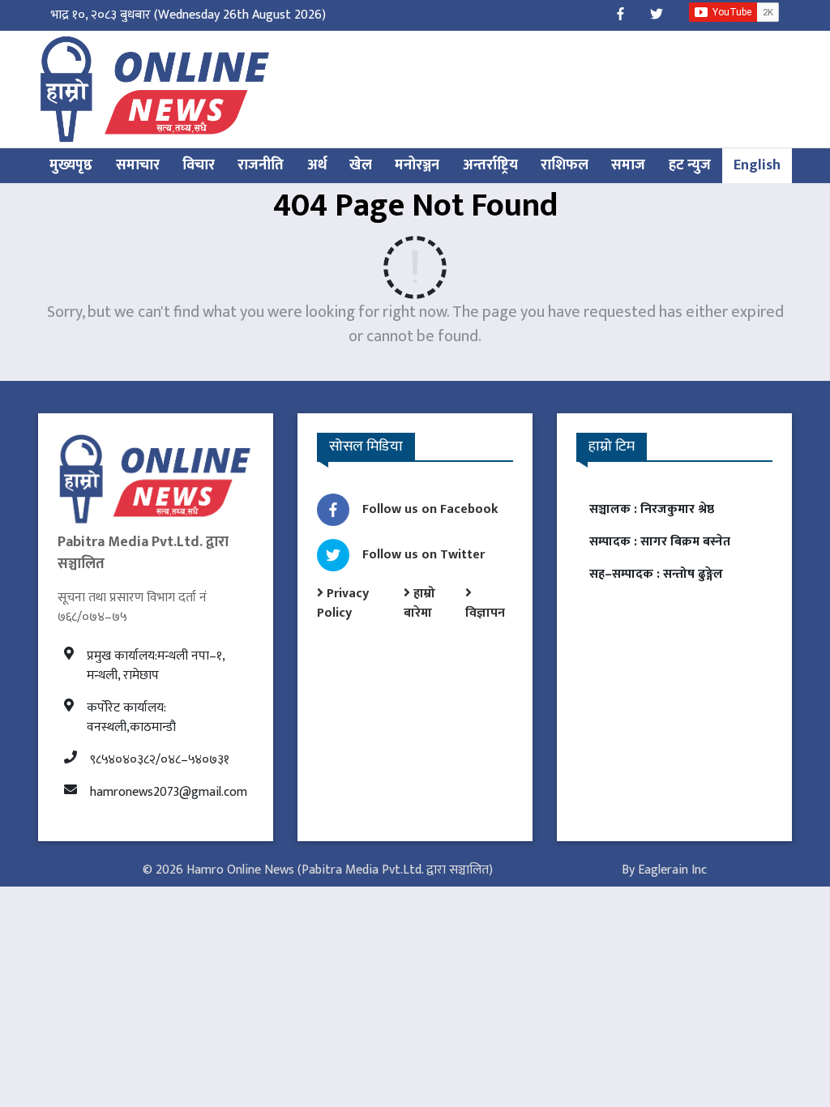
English (757, 165)
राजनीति (260, 165)
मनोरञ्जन (417, 165)
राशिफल (564, 165)
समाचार (138, 165)
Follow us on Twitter (423, 555)
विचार (198, 165)
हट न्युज (690, 165)
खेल (360, 165)
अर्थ (317, 165)
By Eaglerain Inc (664, 870)
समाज (628, 165)
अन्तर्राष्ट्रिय (490, 165)
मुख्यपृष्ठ (70, 165)
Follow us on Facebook (430, 509)
